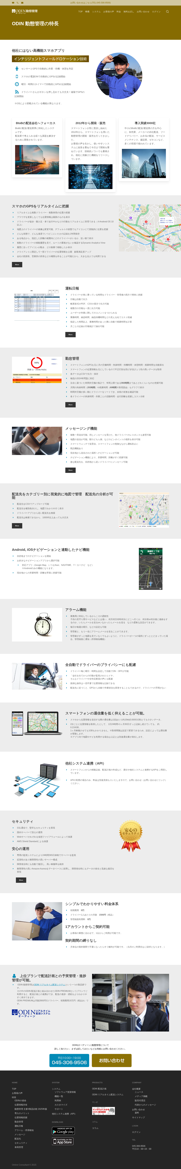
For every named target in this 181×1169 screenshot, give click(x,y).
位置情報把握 (21, 1117)
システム (56, 1089)
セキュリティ (21, 1143)
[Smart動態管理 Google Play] (63, 1136)
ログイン (136, 1132)
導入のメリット (22, 1113)
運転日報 (19, 1126)
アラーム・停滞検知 (24, 1130)
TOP (14, 1089)
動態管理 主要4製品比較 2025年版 (31, 1109)
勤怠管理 (19, 1122)
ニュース (139, 1092)
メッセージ (20, 1134)
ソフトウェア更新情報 (65, 1092)
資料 (137, 1113)
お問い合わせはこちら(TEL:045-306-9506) (90, 3)
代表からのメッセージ (145, 1105)
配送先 (18, 1139)
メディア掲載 (141, 1096)
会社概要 (136, 1089)
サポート (59, 1109)
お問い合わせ (138, 1109)
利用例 (58, 1100)
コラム (95, 1128)
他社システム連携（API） (64, 1114)
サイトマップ (138, 1117)
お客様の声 (17, 1093)
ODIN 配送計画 (99, 1089)
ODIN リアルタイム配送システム (49, 985)
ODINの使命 (20, 1100)
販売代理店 (140, 1100)
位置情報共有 (21, 1105)
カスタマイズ (61, 1105)
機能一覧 (59, 1096)
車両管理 (19, 1147)
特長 (14, 1097)
